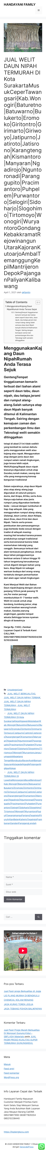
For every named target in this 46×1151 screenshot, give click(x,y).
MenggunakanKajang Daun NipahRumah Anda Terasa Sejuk (22, 308)
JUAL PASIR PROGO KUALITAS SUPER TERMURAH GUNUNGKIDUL (20, 1039)
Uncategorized (14, 689)
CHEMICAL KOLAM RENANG (18, 1000)
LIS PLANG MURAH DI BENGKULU (21, 995)
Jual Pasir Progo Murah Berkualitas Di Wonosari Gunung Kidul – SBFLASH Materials (22, 1033)
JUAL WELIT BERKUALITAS (21, 693)
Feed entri (9, 1068)
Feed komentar (11, 1073)
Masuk (7, 1064)
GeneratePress (26, 1147)
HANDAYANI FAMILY (20, 4)
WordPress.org (11, 1077)
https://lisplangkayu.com (16, 1132)
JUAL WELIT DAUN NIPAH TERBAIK (22, 697)
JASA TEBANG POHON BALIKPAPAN (23, 1008)
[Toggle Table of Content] (36, 302)
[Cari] (38, 917)
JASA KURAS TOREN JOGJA (18, 1004)
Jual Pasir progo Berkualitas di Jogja (22, 991)
